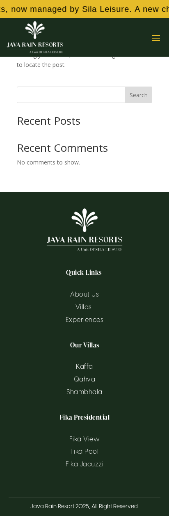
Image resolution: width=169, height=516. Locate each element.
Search (139, 95)
